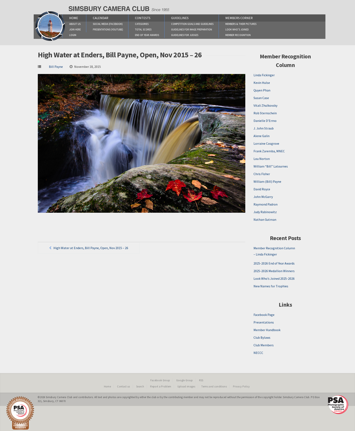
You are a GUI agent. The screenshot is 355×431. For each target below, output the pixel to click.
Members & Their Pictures (240, 23)
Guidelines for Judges (184, 35)
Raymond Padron (266, 204)
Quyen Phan (262, 90)
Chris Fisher (262, 174)
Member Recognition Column (274, 248)
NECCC (258, 353)
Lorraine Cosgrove (266, 143)
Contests (142, 18)
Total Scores (143, 29)
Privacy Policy (241, 386)
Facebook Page (264, 315)
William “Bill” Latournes (271, 166)
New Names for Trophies (271, 286)
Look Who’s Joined (237, 29)
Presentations (264, 322)
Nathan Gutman (265, 219)
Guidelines (180, 18)
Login (72, 35)
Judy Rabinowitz (265, 212)
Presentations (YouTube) (108, 29)
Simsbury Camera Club (59, 397)
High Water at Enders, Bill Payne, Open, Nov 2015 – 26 (90, 248)
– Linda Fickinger (265, 254)
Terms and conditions (214, 386)
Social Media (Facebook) (108, 23)
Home (73, 18)
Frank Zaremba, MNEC (269, 151)
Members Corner (239, 18)
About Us (75, 23)
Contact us (123, 386)
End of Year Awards (147, 35)
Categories (142, 23)
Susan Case (261, 98)
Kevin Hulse (262, 83)
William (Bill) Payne (267, 181)
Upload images (186, 386)
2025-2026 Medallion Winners (274, 271)
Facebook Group (160, 380)
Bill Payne (56, 67)
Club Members (264, 345)
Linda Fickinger (264, 75)
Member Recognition (238, 35)
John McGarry (263, 197)
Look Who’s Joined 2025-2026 (274, 278)
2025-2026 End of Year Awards (274, 263)
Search (140, 386)
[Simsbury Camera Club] (50, 41)
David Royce (262, 189)
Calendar (100, 18)
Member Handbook (267, 330)
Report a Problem (160, 386)
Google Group (184, 380)
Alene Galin (262, 136)
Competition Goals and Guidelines (192, 23)
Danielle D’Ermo (265, 121)
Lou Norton (262, 159)
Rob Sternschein (265, 113)
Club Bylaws (262, 337)
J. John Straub (264, 128)
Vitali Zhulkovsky (265, 105)
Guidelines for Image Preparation (191, 29)
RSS (201, 380)
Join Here (75, 29)
